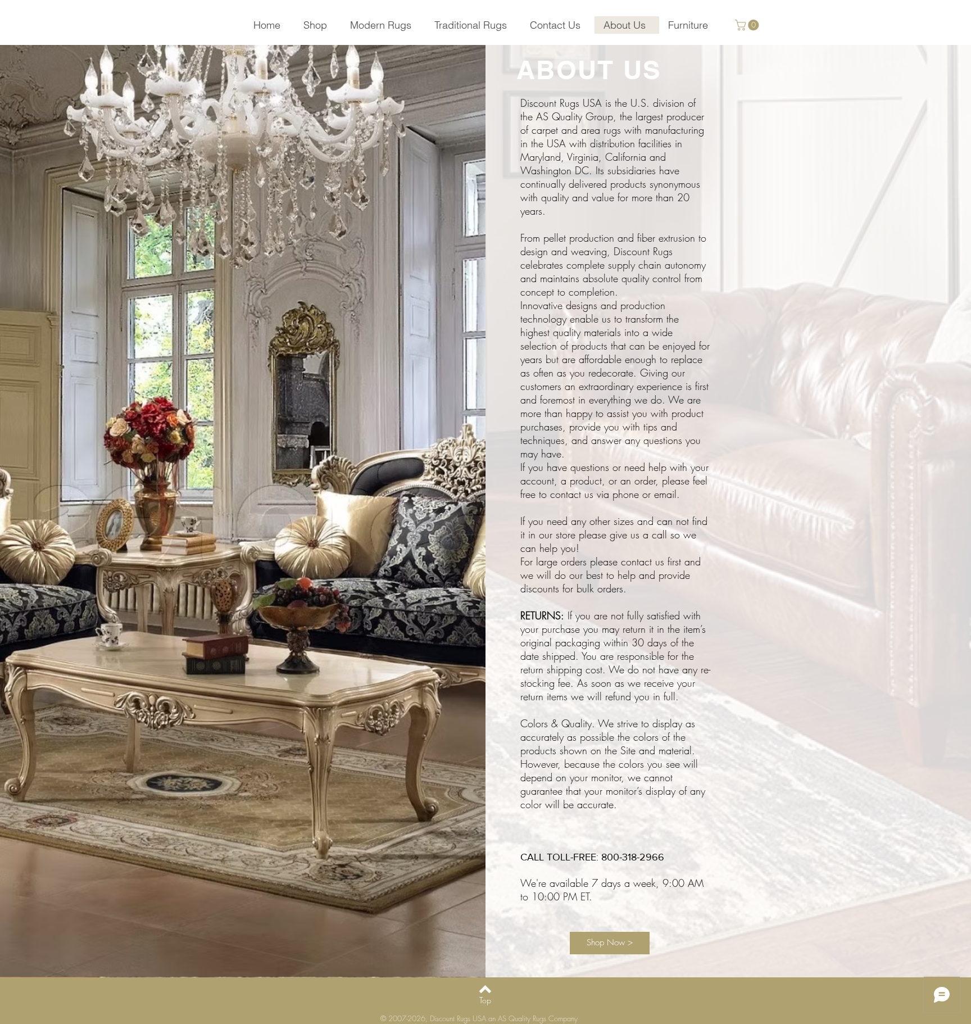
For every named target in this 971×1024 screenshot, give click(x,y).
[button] (748, 25)
